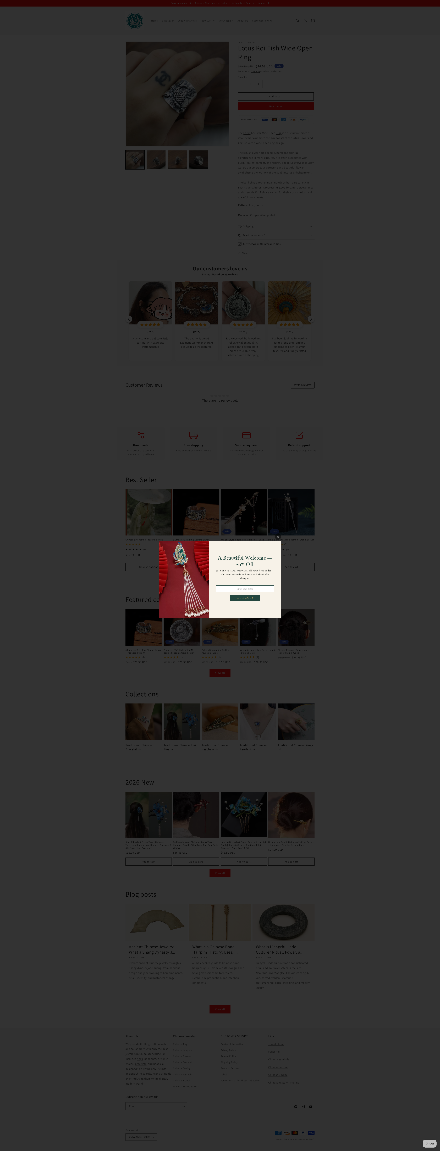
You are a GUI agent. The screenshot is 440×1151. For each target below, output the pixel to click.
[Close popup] (278, 537)
